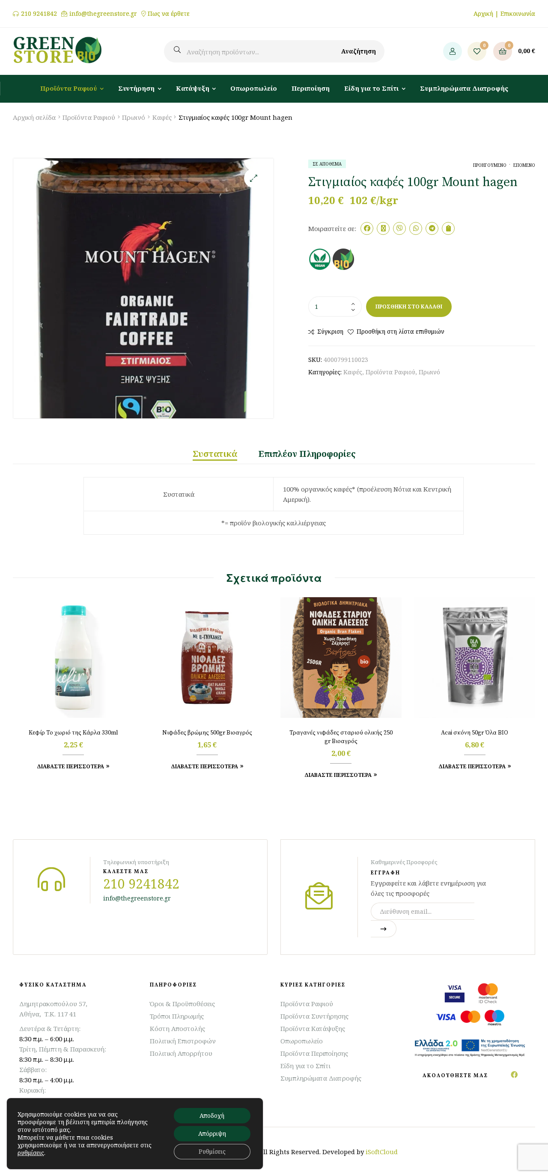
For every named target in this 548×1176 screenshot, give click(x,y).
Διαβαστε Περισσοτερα (70, 766)
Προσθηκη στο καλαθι (408, 306)
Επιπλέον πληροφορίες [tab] (307, 454)
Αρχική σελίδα (34, 117)
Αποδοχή (212, 1115)
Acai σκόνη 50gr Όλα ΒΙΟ (474, 733)
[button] (253, 178)
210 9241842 (39, 14)
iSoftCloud (382, 1151)
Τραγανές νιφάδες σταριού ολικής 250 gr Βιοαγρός (341, 737)
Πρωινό (133, 117)
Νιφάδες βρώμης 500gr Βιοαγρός (207, 733)
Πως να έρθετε (169, 14)
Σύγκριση (330, 331)
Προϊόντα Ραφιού (89, 117)
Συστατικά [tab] (215, 454)
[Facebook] (514, 1074)
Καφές (162, 117)
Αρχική (483, 13)
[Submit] (384, 928)
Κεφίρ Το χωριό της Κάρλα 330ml (73, 733)
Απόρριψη (212, 1133)
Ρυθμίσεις (212, 1151)
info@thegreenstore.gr (103, 14)
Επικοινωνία (517, 13)
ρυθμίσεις (31, 1153)
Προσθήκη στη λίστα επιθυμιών (400, 331)
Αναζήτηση (358, 51)
